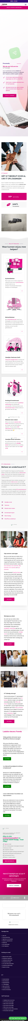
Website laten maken (9, 508)
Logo (5, 844)
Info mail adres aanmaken (8, 963)
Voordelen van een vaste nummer (10, 1009)
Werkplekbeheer (5, 982)
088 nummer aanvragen (8, 1007)
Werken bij (4, 942)
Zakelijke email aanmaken (12, 439)
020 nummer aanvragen (8, 1005)
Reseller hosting (5, 967)
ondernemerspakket (10, 838)
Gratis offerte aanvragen (14, 7)
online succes (14, 481)
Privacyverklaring (6, 937)
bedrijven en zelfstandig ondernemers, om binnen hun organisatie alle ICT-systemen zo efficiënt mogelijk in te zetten (13, 72)
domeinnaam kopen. (10, 407)
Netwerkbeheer (5, 980)
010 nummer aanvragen (8, 1010)
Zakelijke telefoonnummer (9, 1000)
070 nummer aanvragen (8, 1002)
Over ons (4, 935)
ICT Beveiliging (5, 984)
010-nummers (14, 565)
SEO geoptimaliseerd (21, 489)
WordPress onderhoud (9, 518)
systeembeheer (20, 282)
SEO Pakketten (5, 946)
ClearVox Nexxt (16, 572)
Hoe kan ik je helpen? (19, 1018)
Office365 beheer (6, 987)
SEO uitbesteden (5, 944)
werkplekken (10, 713)
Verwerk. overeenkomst (7, 940)
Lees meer (9, 599)
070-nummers (12, 567)
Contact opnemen (9, 95)
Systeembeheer (5, 979)
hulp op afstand (19, 707)
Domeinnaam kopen (9, 512)
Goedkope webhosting (7, 960)
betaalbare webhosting (9, 628)
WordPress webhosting (7, 965)
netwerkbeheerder (12, 319)
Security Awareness (6, 989)
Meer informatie (9, 861)
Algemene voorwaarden (7, 939)
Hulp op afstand (5, 986)
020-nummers (7, 565)
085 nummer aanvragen (8, 1003)
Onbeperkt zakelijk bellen (11, 359)
